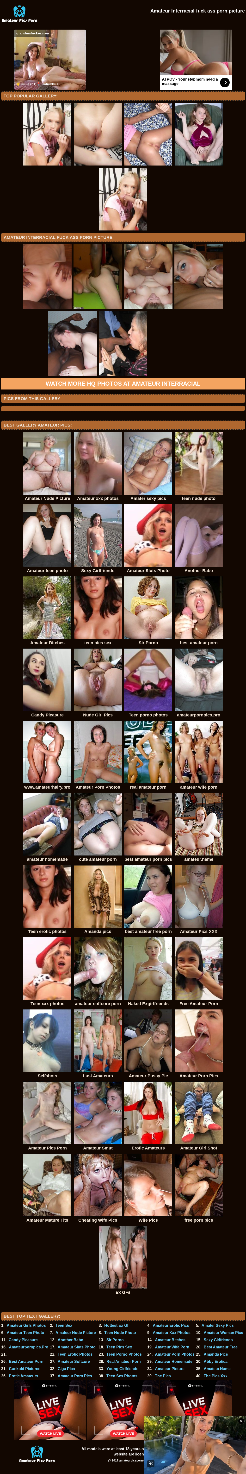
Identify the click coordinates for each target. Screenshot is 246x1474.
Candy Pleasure (23, 1340)
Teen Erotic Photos (75, 1354)
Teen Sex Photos (121, 1376)
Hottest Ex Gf (116, 1325)
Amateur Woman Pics (223, 1333)
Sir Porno (115, 1340)
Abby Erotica (216, 1361)
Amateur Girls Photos (26, 1325)
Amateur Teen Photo (25, 1333)
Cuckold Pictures (24, 1369)
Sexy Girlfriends (218, 1340)
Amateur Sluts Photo (77, 1347)
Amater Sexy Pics (218, 1325)
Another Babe (70, 1340)
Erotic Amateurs (23, 1376)
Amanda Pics (216, 1354)
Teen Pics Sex (119, 1347)
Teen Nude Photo (120, 1333)
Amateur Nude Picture (75, 1333)
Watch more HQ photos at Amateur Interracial (123, 383)
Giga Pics (66, 1369)
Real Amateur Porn (123, 1361)
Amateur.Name (217, 1369)
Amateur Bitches (170, 1340)
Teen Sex (63, 1325)
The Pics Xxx (216, 1376)
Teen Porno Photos (124, 1354)
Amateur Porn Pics (75, 1376)
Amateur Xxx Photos (172, 1333)
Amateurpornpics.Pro (28, 1347)
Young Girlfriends (122, 1369)
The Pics (163, 1376)
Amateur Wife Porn (172, 1347)
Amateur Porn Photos (175, 1354)
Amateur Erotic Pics (171, 1325)
